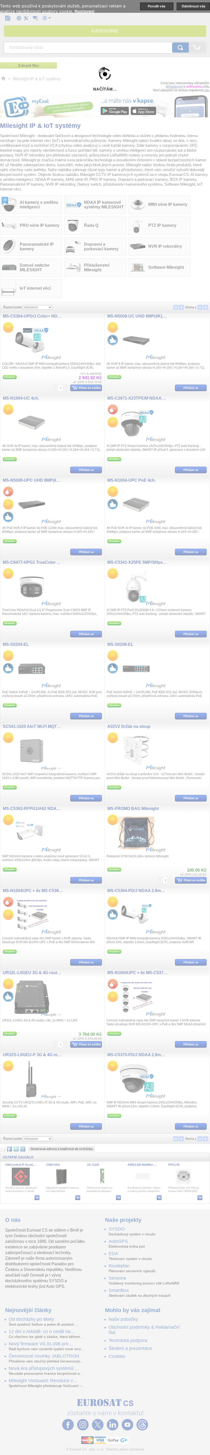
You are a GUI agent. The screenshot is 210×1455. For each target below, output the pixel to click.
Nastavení (84, 11)
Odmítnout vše (193, 6)
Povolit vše (156, 6)
